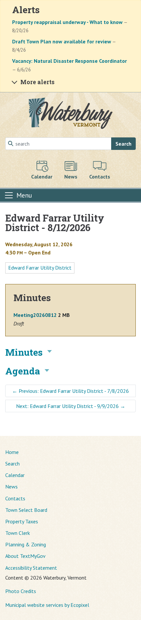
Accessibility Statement (31, 567)
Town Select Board (26, 510)
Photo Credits (20, 591)
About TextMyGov (25, 556)
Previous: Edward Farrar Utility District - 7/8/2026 (70, 391)
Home (12, 452)
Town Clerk (17, 533)
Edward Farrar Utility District (39, 267)
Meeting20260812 (35, 315)
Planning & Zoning (25, 544)
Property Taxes (21, 521)
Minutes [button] (24, 352)
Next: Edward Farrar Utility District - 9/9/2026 (70, 406)
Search (123, 143)
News (11, 486)
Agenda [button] (22, 371)
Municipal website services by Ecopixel (47, 605)
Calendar (15, 475)
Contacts (15, 498)
